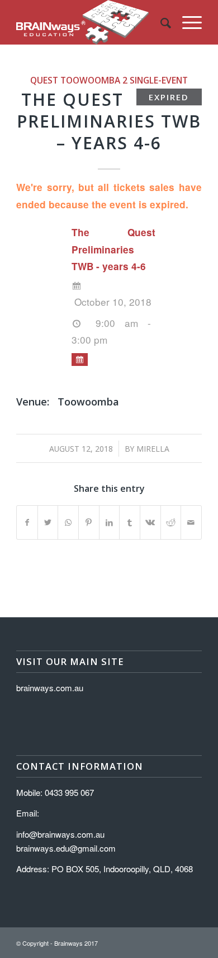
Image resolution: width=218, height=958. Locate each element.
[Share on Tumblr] (130, 522)
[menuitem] (160, 22)
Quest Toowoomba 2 (78, 80)
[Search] (160, 22)
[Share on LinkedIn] (109, 522)
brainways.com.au (49, 687)
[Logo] (90, 22)
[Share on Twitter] (48, 522)
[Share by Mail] (191, 522)
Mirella (152, 448)
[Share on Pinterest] (89, 522)
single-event (159, 80)
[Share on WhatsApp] (68, 522)
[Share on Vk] (150, 522)
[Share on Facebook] (27, 522)
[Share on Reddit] (171, 522)
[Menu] (186, 22)
